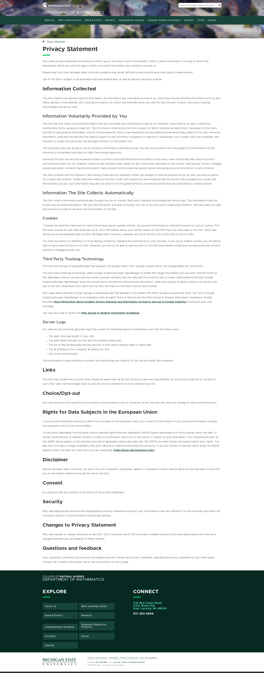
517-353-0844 (143, 613)
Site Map (113, 658)
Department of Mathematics (73, 13)
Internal (212, 20)
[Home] (44, 42)
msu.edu (117, 662)
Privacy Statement (129, 658)
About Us (49, 20)
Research (110, 20)
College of (63, 576)
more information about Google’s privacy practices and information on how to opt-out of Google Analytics (120, 302)
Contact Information (97, 658)
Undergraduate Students (131, 20)
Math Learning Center (69, 20)
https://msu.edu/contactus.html (134, 450)
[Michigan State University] (60, 662)
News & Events (93, 20)
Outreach (189, 20)
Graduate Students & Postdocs (164, 20)
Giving (201, 20)
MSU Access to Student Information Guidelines (110, 313)
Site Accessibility (149, 658)
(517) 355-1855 (101, 662)
